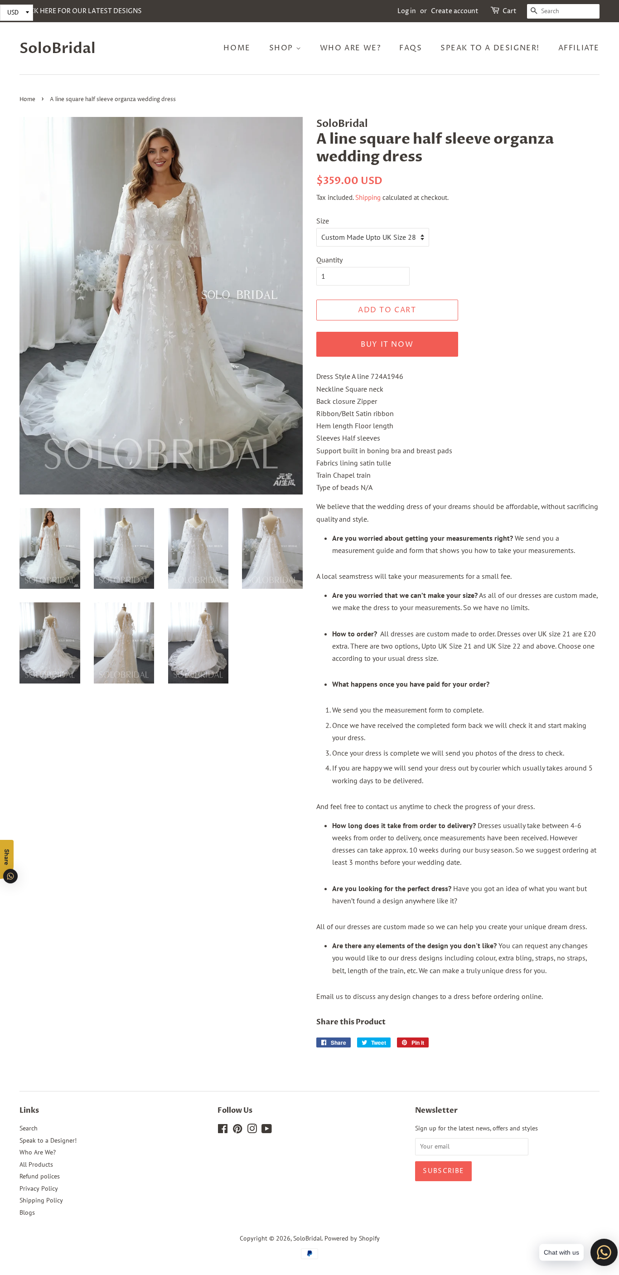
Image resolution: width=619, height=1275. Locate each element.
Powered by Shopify (352, 1238)
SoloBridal (57, 48)
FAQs (410, 48)
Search (28, 1128)
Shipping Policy (41, 1200)
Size (322, 220)
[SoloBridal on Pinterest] (237, 1130)
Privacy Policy (38, 1188)
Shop (282, 48)
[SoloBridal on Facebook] (223, 1130)
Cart (510, 11)
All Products (36, 1164)
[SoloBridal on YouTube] (266, 1130)
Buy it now (387, 344)
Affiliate (579, 48)
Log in (406, 11)
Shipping (368, 197)
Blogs (27, 1212)
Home (236, 48)
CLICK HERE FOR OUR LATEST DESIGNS (80, 11)
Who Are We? (350, 48)
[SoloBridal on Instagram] (252, 1130)
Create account (455, 11)
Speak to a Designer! (490, 48)
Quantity (329, 259)
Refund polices (39, 1176)
